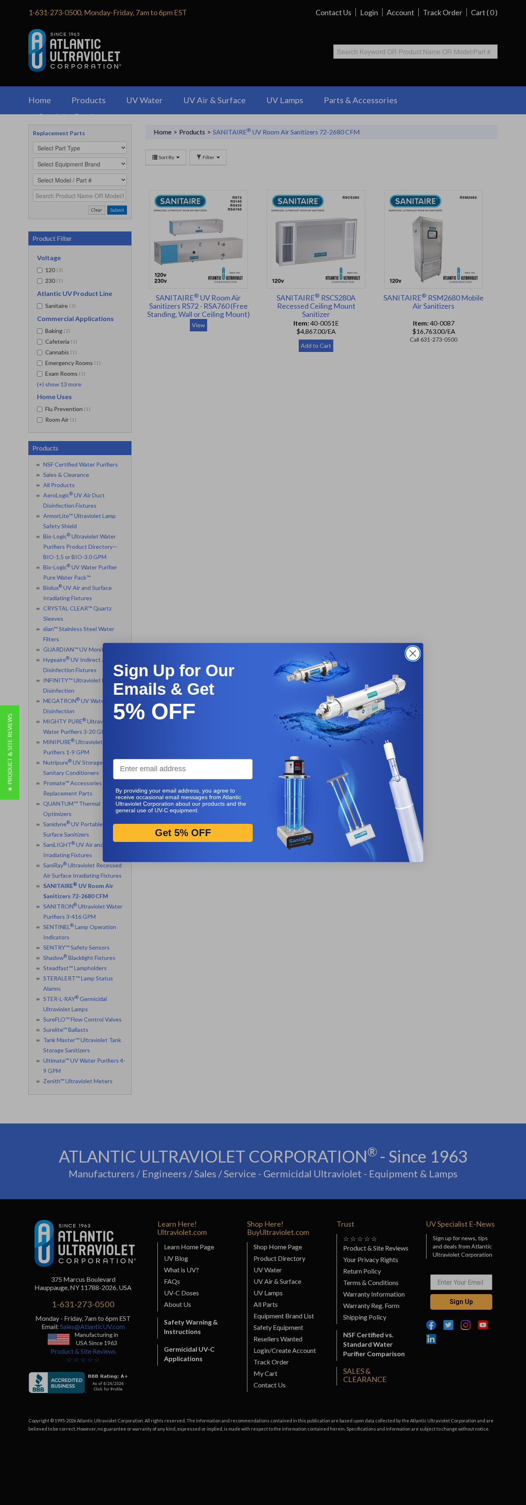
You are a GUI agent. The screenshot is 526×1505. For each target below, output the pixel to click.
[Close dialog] (413, 653)
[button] (9, 752)
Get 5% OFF (183, 832)
